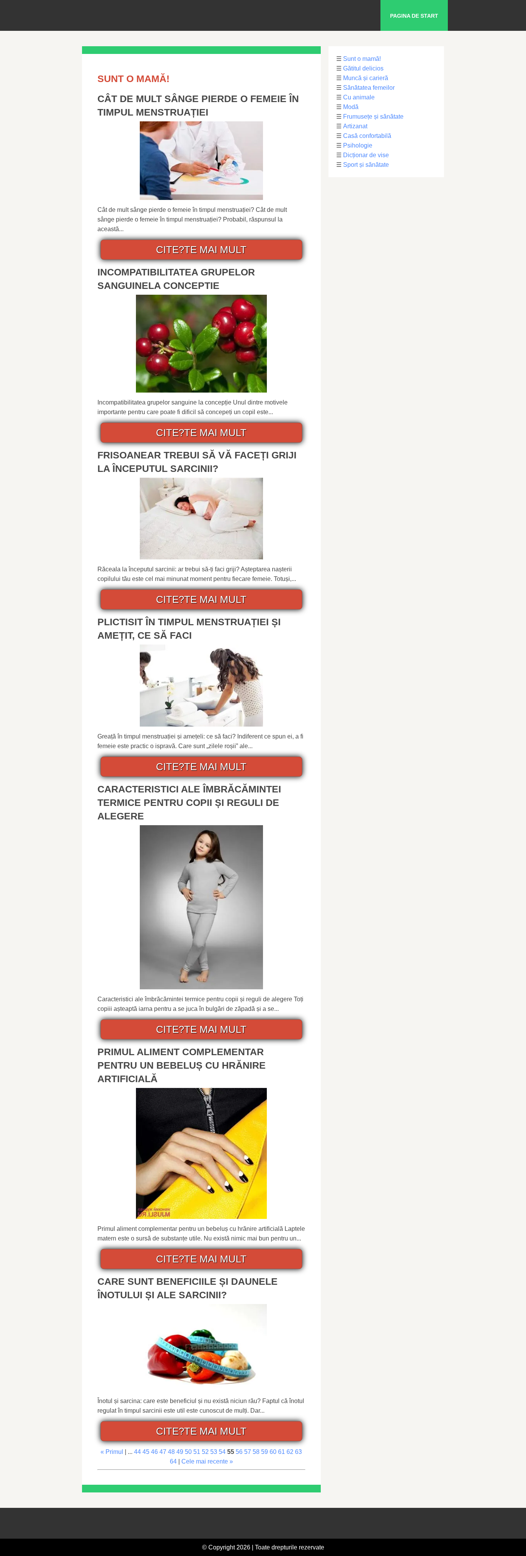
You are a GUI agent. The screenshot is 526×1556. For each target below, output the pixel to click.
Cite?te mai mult (201, 249)
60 (273, 1452)
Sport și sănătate (366, 164)
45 (145, 1452)
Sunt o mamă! (362, 58)
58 (256, 1452)
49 (179, 1452)
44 (137, 1452)
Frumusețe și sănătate (373, 116)
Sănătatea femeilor (369, 87)
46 (154, 1452)
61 (281, 1452)
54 (222, 1452)
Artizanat (355, 126)
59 (264, 1452)
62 (289, 1452)
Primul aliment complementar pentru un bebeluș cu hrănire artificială (181, 1065)
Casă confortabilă (367, 136)
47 (162, 1452)
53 (213, 1452)
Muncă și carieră (365, 78)
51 (196, 1452)
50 (188, 1452)
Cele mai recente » (207, 1461)
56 (239, 1452)
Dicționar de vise (366, 155)
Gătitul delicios (363, 68)
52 (205, 1452)
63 (298, 1452)
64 (173, 1461)
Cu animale (359, 97)
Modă (350, 107)
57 (247, 1452)
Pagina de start (414, 16)
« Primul (112, 1452)
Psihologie (357, 145)
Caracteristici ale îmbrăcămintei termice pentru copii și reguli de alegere (189, 802)
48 (171, 1452)
